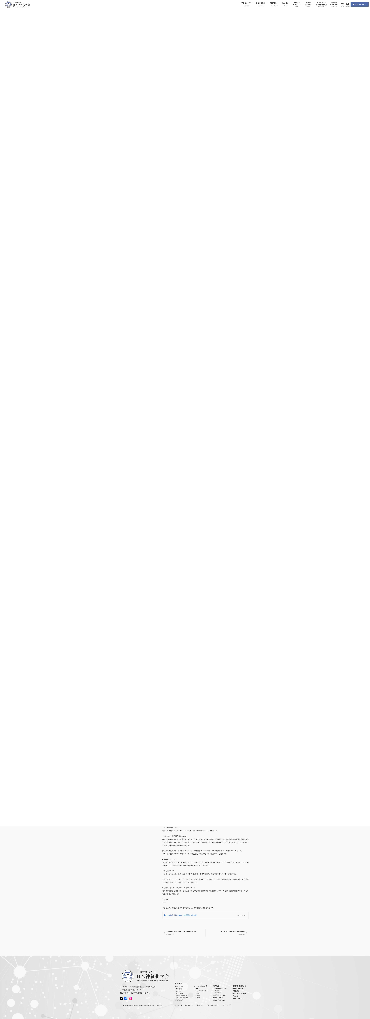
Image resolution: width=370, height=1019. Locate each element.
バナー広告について (239, 998)
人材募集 (197, 997)
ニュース (197, 988)
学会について (179, 986)
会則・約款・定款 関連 (182, 998)
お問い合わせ (200, 1005)
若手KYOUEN (217, 993)
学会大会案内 (179, 1000)
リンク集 (235, 996)
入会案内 (178, 991)
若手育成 (216, 986)
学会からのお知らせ (200, 991)
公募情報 (197, 995)
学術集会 (197, 993)
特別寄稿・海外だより (239, 986)
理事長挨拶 (179, 989)
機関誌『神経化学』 (219, 1000)
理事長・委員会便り (239, 988)
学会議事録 (236, 991)
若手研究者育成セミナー (220, 988)
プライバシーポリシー (213, 1005)
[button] (360, 4)
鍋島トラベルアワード (239, 993)
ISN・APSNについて (200, 986)
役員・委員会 (179, 993)
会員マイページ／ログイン (185, 1005)
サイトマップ (227, 1005)
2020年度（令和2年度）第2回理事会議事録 (182, 915)
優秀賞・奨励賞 (218, 998)
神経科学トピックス (219, 995)
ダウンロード (241, 915)
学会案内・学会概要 (181, 995)
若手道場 (216, 990)
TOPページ (178, 983)
